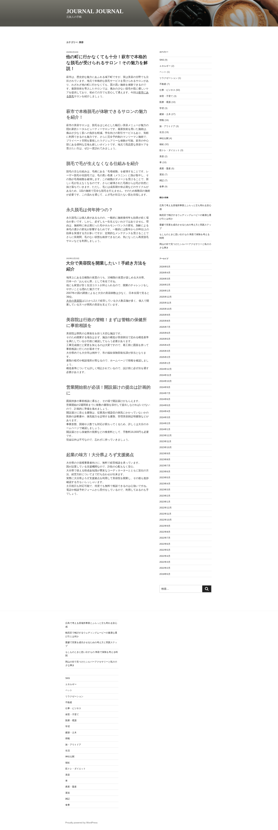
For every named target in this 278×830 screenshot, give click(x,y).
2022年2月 (164, 568)
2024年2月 (164, 423)
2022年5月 (164, 550)
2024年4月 (164, 411)
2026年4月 (164, 272)
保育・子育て (166, 96)
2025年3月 (164, 351)
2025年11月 (165, 302)
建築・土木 (165, 114)
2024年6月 (164, 399)
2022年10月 (165, 519)
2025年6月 (164, 333)
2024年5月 (164, 405)
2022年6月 (164, 544)
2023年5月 (164, 477)
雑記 (161, 180)
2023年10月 (165, 447)
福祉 (161, 144)
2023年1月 (164, 501)
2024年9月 (164, 387)
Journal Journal (94, 11)
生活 (161, 132)
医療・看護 (165, 102)
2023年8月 (164, 459)
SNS (161, 60)
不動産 (162, 84)
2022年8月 (164, 531)
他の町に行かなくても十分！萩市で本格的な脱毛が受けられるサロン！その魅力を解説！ (107, 62)
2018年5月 (164, 574)
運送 (161, 174)
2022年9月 (164, 526)
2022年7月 (164, 537)
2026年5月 (164, 266)
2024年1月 (164, 429)
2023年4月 (164, 483)
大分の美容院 (74, 300)
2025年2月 (164, 357)
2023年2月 (164, 495)
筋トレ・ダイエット (169, 150)
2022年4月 (164, 556)
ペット (162, 72)
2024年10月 (165, 381)
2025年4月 (164, 345)
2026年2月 (164, 284)
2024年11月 (165, 375)
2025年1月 (164, 363)
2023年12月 (165, 435)
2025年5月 (164, 339)
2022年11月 (165, 513)
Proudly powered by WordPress (81, 822)
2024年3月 (164, 417)
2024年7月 (164, 393)
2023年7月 (164, 465)
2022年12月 (165, 507)
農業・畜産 (165, 168)
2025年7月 (164, 327)
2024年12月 (165, 369)
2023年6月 (164, 471)
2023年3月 (164, 489)
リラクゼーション (168, 78)
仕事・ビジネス (167, 90)
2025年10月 (165, 309)
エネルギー (165, 66)
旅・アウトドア (167, 126)
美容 (161, 156)
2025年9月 (164, 315)
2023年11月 (165, 441)
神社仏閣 (163, 138)
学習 (161, 108)
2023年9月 (164, 453)
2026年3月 (164, 278)
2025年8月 (164, 320)
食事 (161, 186)
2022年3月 (164, 562)
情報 (161, 120)
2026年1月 (164, 290)
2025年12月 (165, 296)
